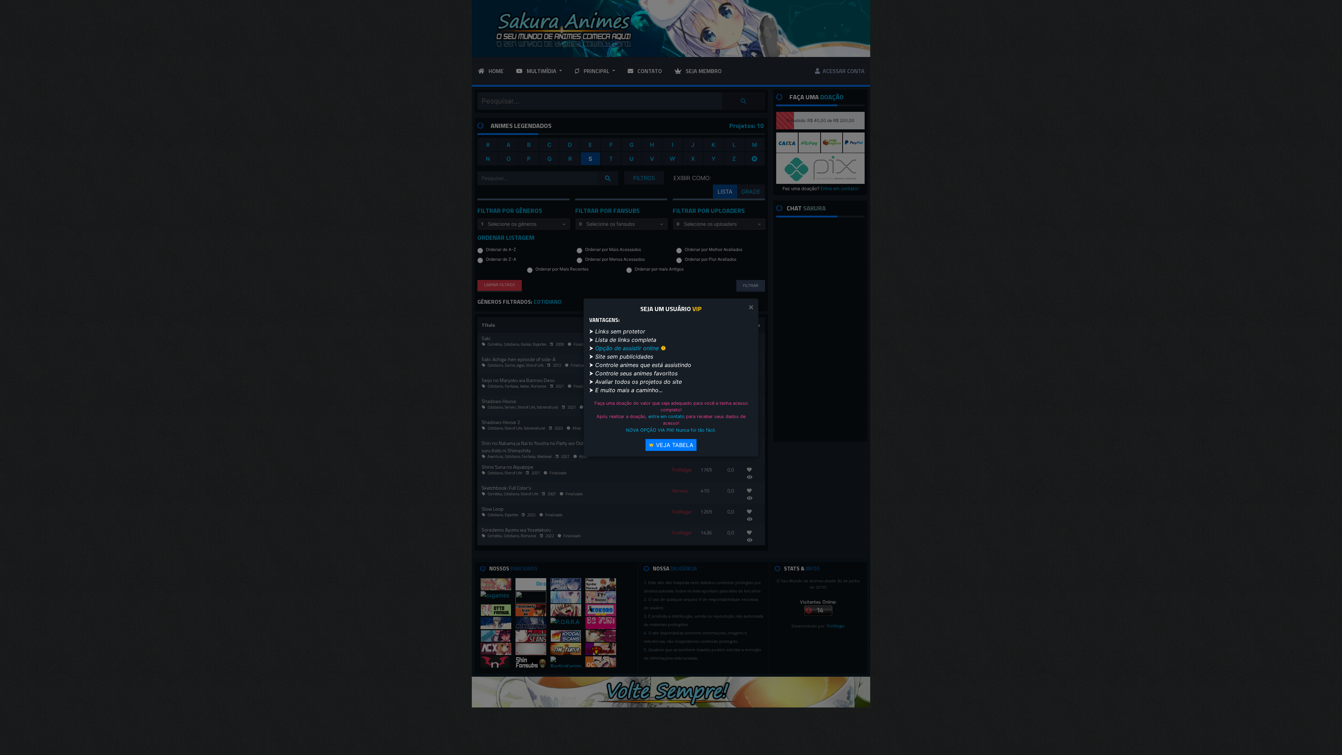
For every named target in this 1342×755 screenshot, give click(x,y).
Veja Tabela (673, 444)
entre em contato (666, 416)
